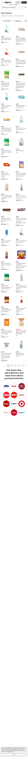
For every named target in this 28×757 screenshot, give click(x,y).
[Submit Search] (25, 7)
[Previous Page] (5, 365)
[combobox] (12, 7)
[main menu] (2, 2)
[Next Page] (26, 365)
